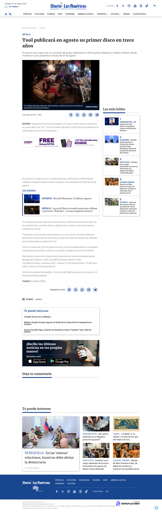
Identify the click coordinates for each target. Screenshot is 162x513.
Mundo (126, 14)
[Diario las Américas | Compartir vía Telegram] (97, 115)
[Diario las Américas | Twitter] (123, 6)
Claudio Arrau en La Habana (37, 317)
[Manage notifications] (156, 508)
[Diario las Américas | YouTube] (135, 5)
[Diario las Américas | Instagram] (129, 5)
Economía (70, 14)
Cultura (115, 14)
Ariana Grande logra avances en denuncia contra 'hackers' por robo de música (57, 331)
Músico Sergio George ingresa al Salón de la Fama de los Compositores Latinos (58, 323)
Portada (27, 14)
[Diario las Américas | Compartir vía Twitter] (77, 115)
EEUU (60, 14)
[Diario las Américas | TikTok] (146, 5)
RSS (107, 491)
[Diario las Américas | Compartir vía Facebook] (71, 115)
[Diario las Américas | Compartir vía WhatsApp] (84, 115)
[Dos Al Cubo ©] (128, 505)
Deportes (102, 14)
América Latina (85, 14)
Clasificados (139, 14)
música (38, 299)
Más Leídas (84, 480)
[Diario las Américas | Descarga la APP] (37, 361)
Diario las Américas (29, 28)
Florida (51, 14)
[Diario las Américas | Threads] (140, 5)
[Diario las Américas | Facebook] (117, 6)
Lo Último (39, 14)
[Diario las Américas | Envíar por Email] (90, 115)
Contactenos (98, 491)
